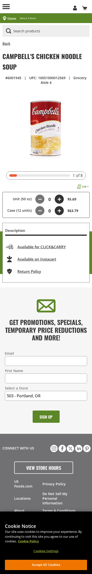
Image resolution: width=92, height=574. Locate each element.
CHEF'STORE (41, 6)
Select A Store (28, 18)
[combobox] (46, 31)
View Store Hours (43, 467)
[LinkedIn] (78, 448)
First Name (14, 370)
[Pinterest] (86, 448)
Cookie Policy (28, 541)
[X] (70, 448)
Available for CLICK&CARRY (41, 246)
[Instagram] (53, 448)
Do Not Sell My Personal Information (54, 498)
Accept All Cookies (46, 564)
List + (85, 186)
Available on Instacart (36, 259)
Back (6, 43)
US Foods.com (23, 483)
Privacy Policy (54, 484)
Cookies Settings (45, 551)
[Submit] (9, 31)
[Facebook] (62, 448)
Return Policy (29, 271)
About (19, 510)
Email (9, 353)
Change (11, 18)
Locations (22, 498)
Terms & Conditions (59, 510)
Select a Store (16, 388)
